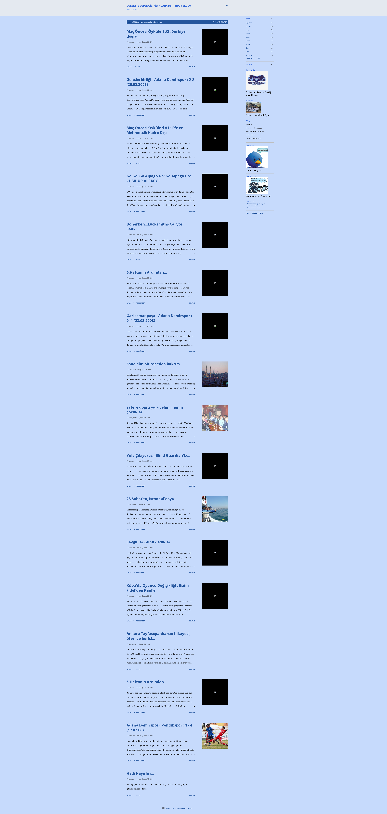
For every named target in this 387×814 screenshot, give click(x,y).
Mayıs (248, 30)
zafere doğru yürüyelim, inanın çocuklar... (155, 410)
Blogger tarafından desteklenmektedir (178, 808)
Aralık (248, 44)
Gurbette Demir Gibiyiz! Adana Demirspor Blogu (159, 5)
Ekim (247, 48)
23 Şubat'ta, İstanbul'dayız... (152, 498)
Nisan (248, 33)
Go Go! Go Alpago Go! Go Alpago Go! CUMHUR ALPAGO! (159, 178)
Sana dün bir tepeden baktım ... (155, 363)
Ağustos (249, 23)
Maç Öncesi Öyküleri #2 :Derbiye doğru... (156, 34)
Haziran (249, 26)
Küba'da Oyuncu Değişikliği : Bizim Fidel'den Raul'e (158, 588)
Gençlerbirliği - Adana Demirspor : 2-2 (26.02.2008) (160, 82)
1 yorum (137, 163)
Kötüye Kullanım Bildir (254, 213)
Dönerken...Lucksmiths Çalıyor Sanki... (155, 226)
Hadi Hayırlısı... (140, 773)
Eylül (247, 52)
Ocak (248, 41)
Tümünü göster (220, 22)
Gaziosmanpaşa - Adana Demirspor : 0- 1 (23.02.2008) (159, 318)
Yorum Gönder (139, 115)
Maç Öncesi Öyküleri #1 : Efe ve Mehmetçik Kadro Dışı (155, 130)
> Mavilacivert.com (253, 208)
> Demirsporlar (252, 206)
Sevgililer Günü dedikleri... (151, 542)
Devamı (192, 67)
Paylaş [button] (129, 67)
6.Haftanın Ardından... (147, 272)
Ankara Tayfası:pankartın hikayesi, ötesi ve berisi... (158, 636)
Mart (248, 37)
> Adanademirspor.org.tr (255, 204)
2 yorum (137, 795)
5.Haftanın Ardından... (147, 681)
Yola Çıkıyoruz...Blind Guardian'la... (158, 455)
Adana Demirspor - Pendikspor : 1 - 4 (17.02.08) (159, 727)
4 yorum (137, 67)
